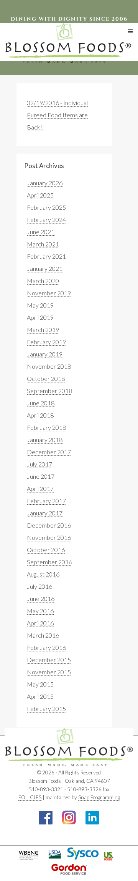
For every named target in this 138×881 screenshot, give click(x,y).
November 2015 (49, 671)
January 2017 (44, 513)
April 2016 (40, 623)
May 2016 (40, 610)
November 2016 (49, 537)
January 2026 (44, 182)
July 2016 (39, 586)
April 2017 (40, 488)
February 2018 (46, 427)
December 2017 (49, 451)
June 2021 (40, 231)
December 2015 (49, 659)
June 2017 (40, 476)
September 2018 (49, 390)
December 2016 (49, 525)
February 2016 (46, 647)
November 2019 (49, 292)
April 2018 (40, 415)
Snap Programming (99, 797)
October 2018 (46, 378)
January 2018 (44, 439)
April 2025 (40, 195)
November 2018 (49, 366)
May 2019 (40, 305)
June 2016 (40, 598)
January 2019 (44, 354)
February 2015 (46, 708)
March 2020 (43, 280)
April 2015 (40, 696)
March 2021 (43, 244)
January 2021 (44, 268)
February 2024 (46, 219)
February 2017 (46, 500)
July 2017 (39, 464)
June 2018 (40, 402)
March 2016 (43, 635)
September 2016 (49, 561)
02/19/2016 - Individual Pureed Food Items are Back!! (57, 115)
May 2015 (40, 684)
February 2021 (46, 256)
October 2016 (46, 549)
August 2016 (43, 574)
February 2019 (46, 341)
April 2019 (40, 317)
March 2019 (43, 329)
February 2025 (46, 207)
